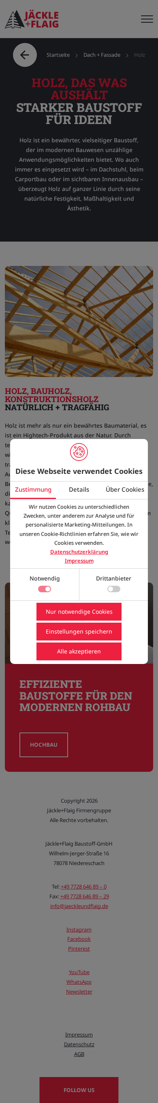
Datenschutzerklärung (79, 551)
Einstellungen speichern (79, 631)
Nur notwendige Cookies (79, 611)
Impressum (79, 560)
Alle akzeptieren (79, 651)
